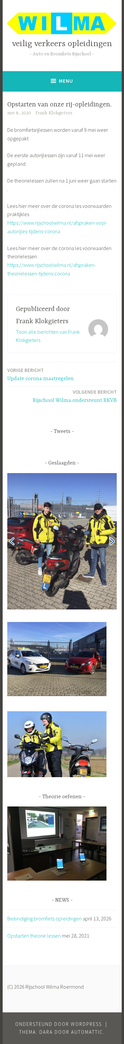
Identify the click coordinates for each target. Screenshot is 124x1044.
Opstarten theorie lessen (34, 935)
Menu (66, 81)
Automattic (87, 1032)
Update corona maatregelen (40, 374)
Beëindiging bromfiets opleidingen (44, 918)
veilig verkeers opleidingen (62, 44)
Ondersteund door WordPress (58, 1024)
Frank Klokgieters (53, 113)
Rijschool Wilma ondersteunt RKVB (75, 396)
